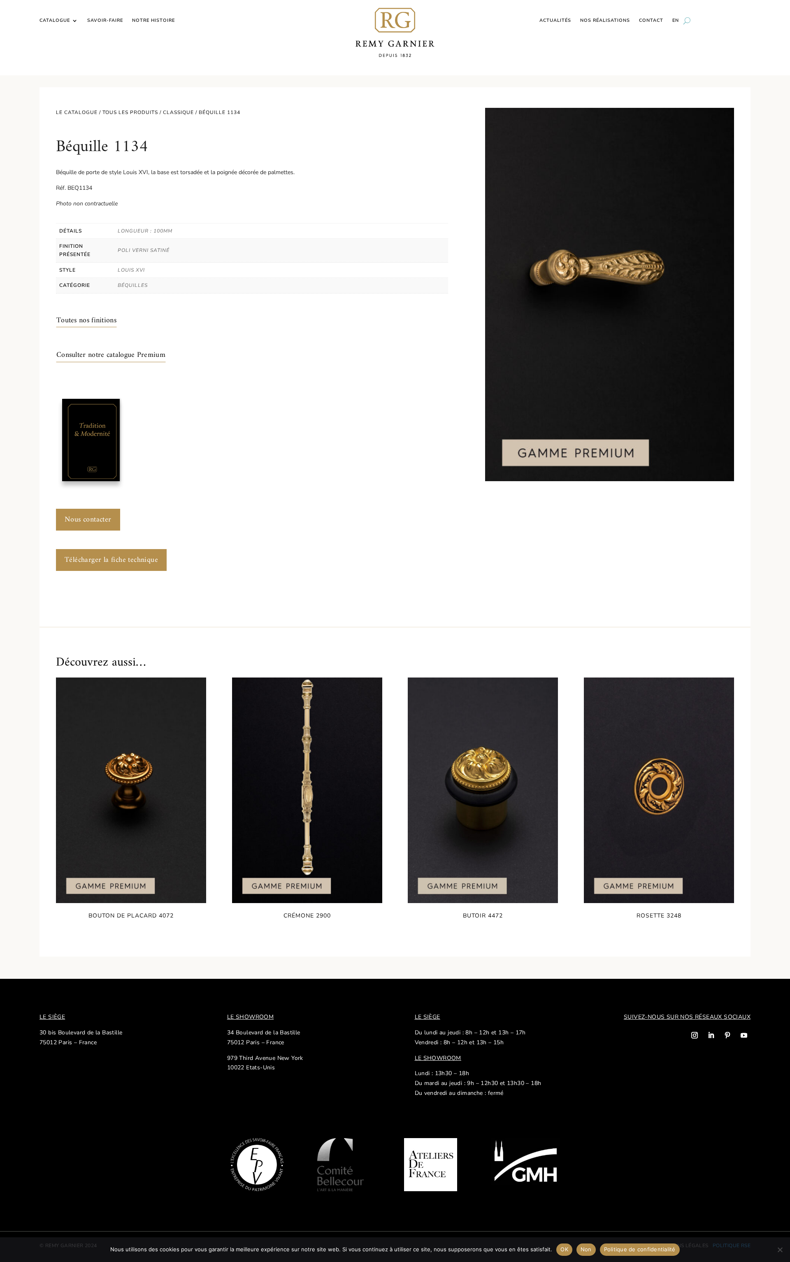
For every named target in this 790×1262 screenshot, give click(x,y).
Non (586, 1249)
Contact (651, 20)
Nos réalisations (605, 20)
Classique (178, 112)
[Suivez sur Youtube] (743, 1035)
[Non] (780, 1250)
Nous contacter (88, 519)
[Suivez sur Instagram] (694, 1035)
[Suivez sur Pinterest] (727, 1035)
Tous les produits (130, 112)
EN (675, 20)
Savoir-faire (105, 20)
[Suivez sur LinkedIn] (711, 1035)
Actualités (555, 20)
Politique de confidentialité (640, 1249)
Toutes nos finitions (86, 320)
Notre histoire (153, 20)
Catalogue (55, 20)
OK (564, 1249)
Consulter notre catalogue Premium (110, 355)
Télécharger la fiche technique (111, 560)
